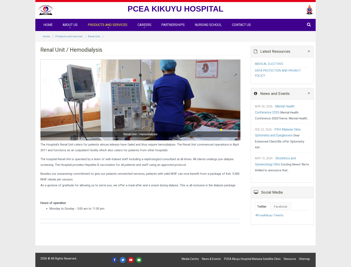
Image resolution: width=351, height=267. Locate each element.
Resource (290, 259)
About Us (70, 25)
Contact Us (241, 25)
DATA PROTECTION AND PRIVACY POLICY (278, 73)
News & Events (211, 259)
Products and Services (107, 25)
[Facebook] (115, 260)
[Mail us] (139, 260)
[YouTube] (131, 260)
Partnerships (173, 25)
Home (48, 25)
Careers (144, 25)
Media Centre (190, 259)
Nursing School (208, 25)
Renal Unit (94, 36)
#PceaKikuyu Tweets (269, 215)
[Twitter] (123, 260)
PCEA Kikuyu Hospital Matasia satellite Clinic (252, 259)
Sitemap (304, 259)
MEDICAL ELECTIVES (269, 64)
